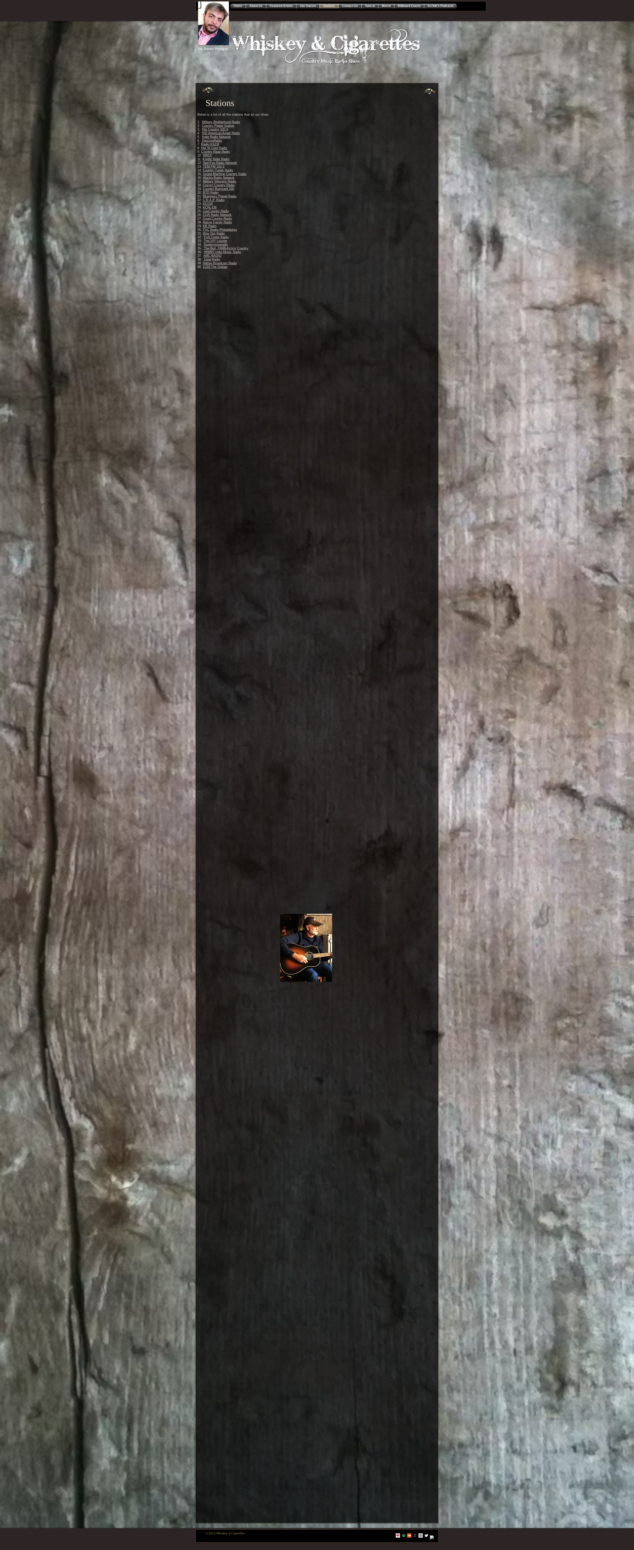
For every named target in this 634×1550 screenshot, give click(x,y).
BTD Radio (210, 192)
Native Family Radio (217, 222)
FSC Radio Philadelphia (220, 230)
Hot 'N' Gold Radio (214, 148)
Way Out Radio (214, 233)
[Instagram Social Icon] (421, 1535)
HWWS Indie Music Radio (222, 252)
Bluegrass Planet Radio (220, 196)
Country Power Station (218, 126)
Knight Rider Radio (216, 159)
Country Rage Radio (215, 152)
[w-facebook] (432, 1537)
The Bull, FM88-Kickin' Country (226, 248)
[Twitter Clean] (426, 1535)
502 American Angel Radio (221, 133)
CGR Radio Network (217, 215)
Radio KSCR (210, 144)
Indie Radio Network (216, 137)
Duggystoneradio (216, 244)
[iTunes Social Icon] (415, 1535)
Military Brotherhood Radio (221, 122)
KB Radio (209, 226)
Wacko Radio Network (219, 178)
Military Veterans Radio (219, 181)
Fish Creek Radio (216, 237)
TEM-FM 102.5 (213, 166)
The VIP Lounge (215, 241)
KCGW (208, 204)
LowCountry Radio (216, 211)
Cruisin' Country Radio (219, 185)
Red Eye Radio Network (220, 163)
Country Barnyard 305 (218, 189)
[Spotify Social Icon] (403, 1535)
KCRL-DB (210, 207)
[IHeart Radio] (398, 1535)
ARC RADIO (212, 256)
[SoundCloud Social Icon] (409, 1535)
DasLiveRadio (212, 140)
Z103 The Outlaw (215, 267)
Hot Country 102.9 (215, 129)
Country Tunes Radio (218, 170)
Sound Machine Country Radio (224, 174)
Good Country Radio (217, 218)
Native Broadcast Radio (220, 263)
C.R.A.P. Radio (213, 200)
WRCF (207, 155)
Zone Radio (212, 259)
